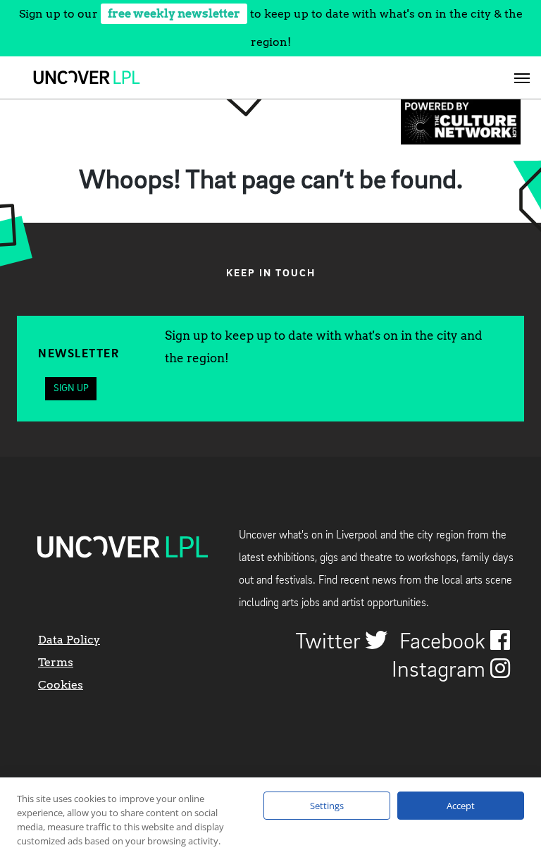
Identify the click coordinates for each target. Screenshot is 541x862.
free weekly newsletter (174, 13)
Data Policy (69, 639)
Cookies (60, 684)
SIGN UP (71, 388)
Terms (55, 662)
